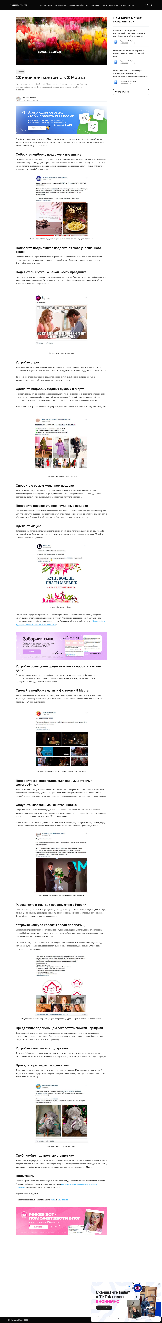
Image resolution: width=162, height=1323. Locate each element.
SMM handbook (110, 5)
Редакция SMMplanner (128, 41)
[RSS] (151, 5)
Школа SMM (46, 5)
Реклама (95, 5)
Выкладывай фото (78, 5)
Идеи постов (127, 5)
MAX (53, 1199)
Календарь (60, 5)
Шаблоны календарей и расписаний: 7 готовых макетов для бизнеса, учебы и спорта (129, 33)
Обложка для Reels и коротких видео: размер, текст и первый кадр (128, 53)
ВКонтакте (63, 1199)
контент (20, 71)
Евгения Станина (29, 98)
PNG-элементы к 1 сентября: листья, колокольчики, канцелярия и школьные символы (130, 73)
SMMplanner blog (15, 1320)
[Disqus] (61, 1279)
